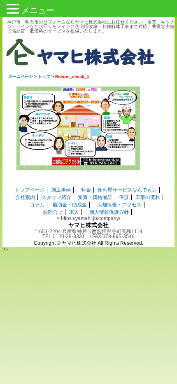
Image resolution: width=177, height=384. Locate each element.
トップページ (29, 190)
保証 (124, 197)
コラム (37, 205)
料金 (86, 190)
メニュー (37, 10)
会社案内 (25, 197)
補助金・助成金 (69, 205)
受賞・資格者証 (95, 197)
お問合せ (53, 212)
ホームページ (20, 76)
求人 (74, 212)
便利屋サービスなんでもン (127, 190)
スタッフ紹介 (56, 197)
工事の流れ (147, 197)
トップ (44, 76)
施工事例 (61, 190)
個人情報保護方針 (109, 212)
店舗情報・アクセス (119, 205)
